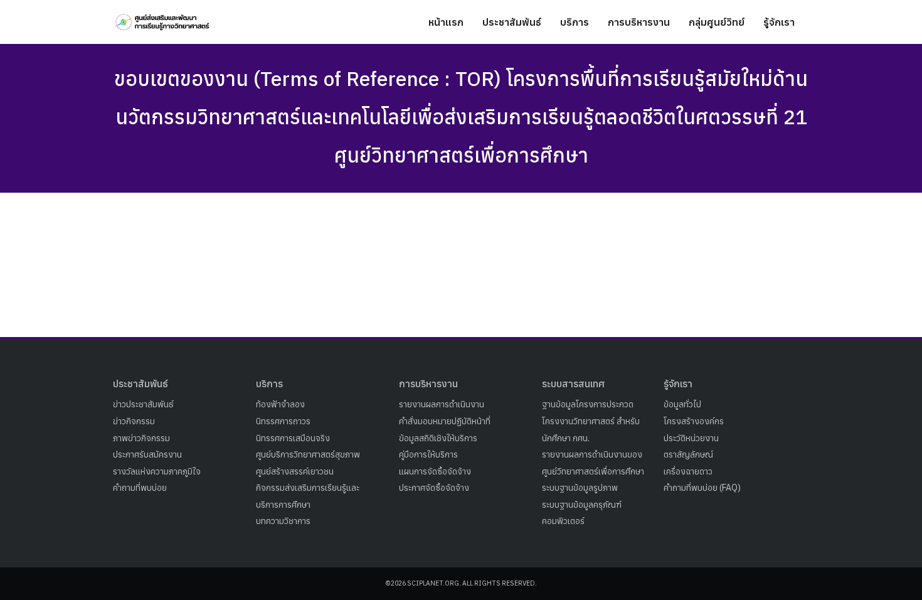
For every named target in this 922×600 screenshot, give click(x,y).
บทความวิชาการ (283, 521)
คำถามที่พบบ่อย (140, 487)
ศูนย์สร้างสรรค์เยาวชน (295, 471)
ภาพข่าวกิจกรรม (141, 438)
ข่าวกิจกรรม (134, 421)
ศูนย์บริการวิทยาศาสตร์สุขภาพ (308, 454)
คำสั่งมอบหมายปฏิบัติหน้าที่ (444, 421)
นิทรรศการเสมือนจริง (293, 438)
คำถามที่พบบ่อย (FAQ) (702, 487)
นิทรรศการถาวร (283, 421)
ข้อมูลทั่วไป (682, 404)
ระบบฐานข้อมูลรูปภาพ (580, 487)
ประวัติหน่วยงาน (691, 438)
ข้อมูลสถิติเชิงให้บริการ (438, 438)
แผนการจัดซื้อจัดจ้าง (435, 471)
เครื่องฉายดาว (688, 471)
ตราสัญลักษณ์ (688, 454)
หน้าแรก (446, 22)
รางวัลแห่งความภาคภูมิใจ (157, 471)
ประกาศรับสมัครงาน (147, 454)
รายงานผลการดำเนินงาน (441, 404)
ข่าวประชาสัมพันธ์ (143, 404)
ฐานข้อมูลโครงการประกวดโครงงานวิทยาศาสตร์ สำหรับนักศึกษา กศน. (591, 421)
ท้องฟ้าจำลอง (280, 404)
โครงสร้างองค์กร (694, 421)
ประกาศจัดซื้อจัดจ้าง (434, 487)
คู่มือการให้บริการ (428, 454)
